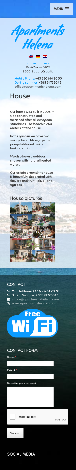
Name (11, 357)
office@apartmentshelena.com (38, 87)
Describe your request (21, 383)
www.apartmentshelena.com (34, 303)
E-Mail (11, 370)
